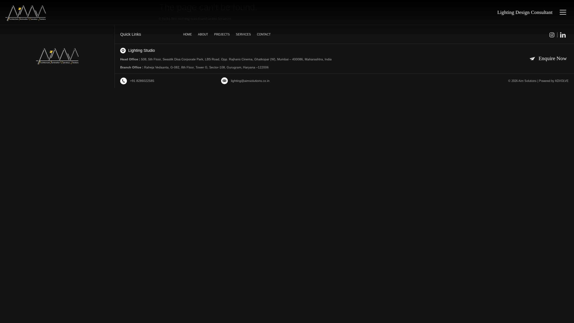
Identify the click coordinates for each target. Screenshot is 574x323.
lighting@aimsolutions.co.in (250, 81)
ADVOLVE (562, 81)
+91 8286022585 (142, 81)
